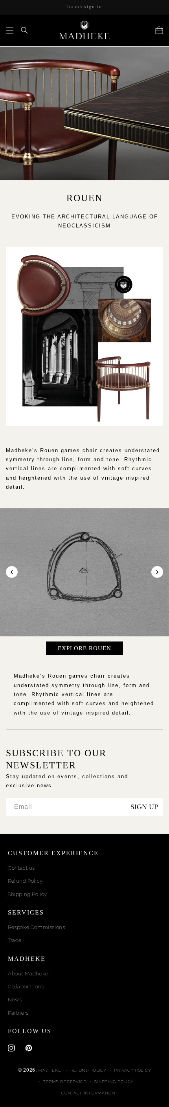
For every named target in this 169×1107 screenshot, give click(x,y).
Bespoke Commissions (36, 927)
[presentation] (12, 572)
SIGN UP (144, 807)
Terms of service (64, 1082)
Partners (18, 1013)
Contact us (21, 868)
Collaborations (26, 987)
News (15, 1000)
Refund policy (88, 1070)
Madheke (49, 1070)
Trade (15, 940)
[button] (9, 30)
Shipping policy (114, 1082)
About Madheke (28, 974)
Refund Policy (25, 881)
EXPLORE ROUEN (84, 648)
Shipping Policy (27, 894)
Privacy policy (132, 1070)
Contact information (88, 1093)
